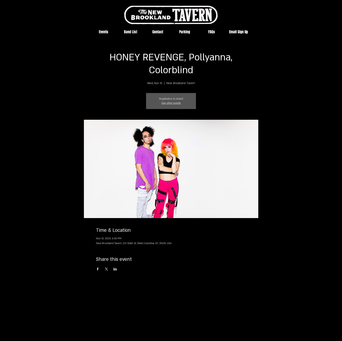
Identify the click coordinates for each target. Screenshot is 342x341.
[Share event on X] (106, 269)
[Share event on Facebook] (97, 269)
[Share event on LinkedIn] (115, 269)
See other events (171, 103)
